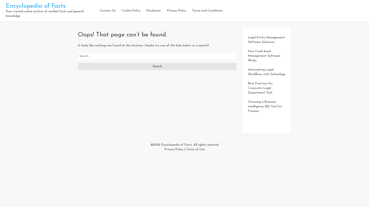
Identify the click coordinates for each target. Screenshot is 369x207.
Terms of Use (195, 149)
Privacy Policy (176, 10)
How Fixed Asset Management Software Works (264, 56)
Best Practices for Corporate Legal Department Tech (260, 88)
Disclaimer (153, 10)
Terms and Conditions (207, 10)
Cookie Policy (131, 10)
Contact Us (108, 10)
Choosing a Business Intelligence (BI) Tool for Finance (265, 106)
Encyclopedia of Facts (36, 6)
